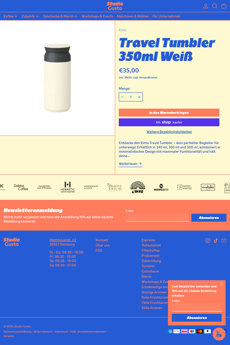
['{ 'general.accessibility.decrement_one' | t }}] (122, 97)
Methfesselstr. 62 (63, 240)
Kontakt (102, 240)
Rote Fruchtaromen (157, 297)
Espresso (148, 240)
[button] (214, 6)
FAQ (99, 250)
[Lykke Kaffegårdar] (135, 187)
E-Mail (176, 301)
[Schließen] (221, 284)
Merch (146, 276)
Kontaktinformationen (92, 331)
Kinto (122, 30)
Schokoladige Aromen (158, 287)
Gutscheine (150, 271)
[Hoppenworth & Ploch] (88, 187)
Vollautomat (151, 245)
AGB (73, 331)
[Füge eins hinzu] (139, 97)
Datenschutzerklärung (17, 331)
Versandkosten (148, 77)
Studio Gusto (22, 326)
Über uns (103, 245)
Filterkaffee (151, 250)
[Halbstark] (41, 187)
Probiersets (151, 255)
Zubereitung (151, 260)
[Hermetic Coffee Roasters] (65, 187)
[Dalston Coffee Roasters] (18, 187)
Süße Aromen (152, 307)
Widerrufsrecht (43, 331)
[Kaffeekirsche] (112, 187)
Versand (8, 336)
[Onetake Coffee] (205, 187)
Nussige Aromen (154, 292)
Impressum (61, 331)
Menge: (124, 88)
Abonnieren (197, 317)
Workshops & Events (157, 281)
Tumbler (148, 266)
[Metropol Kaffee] (158, 187)
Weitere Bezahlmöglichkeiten (169, 131)
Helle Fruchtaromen (157, 302)
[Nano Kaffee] (182, 187)
